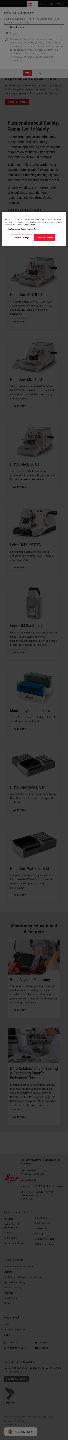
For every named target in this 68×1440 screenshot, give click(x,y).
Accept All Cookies (44, 237)
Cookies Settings (21, 237)
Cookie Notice (29, 225)
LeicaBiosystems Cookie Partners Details (22, 229)
